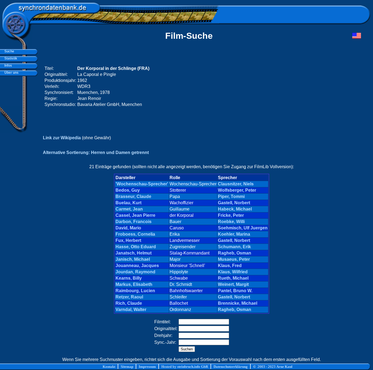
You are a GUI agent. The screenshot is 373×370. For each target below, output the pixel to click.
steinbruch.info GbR (192, 367)
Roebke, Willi (231, 221)
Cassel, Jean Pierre (135, 215)
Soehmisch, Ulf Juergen (243, 228)
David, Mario (128, 228)
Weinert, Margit (233, 284)
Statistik (10, 58)
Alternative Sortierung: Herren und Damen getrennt (96, 152)
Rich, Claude (129, 303)
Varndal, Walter (131, 309)
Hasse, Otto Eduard (136, 246)
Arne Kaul (284, 367)
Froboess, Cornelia (135, 234)
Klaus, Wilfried (233, 272)
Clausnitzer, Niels (236, 184)
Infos (7, 65)
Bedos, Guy (128, 190)
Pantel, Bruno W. (235, 290)
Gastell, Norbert (234, 202)
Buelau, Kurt (128, 202)
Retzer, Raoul (129, 297)
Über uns (11, 73)
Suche (8, 51)
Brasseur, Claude (133, 196)
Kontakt (109, 367)
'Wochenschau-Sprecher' (142, 184)
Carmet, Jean (129, 209)
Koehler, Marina (234, 234)
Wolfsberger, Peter (237, 190)
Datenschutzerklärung (231, 367)
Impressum (147, 367)
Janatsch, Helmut (134, 253)
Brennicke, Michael (237, 303)
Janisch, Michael (133, 259)
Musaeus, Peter (234, 259)
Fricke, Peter (231, 215)
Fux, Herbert (128, 240)
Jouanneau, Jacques (137, 265)
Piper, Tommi (231, 196)
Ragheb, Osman (234, 253)
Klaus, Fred (230, 265)
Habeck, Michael (235, 209)
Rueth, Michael (233, 278)
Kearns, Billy (129, 278)
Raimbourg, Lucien (135, 290)
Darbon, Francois (134, 221)
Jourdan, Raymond (135, 272)
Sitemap (127, 367)
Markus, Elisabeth (134, 284)
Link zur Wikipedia (62, 137)
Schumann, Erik (234, 246)
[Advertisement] (257, 86)
